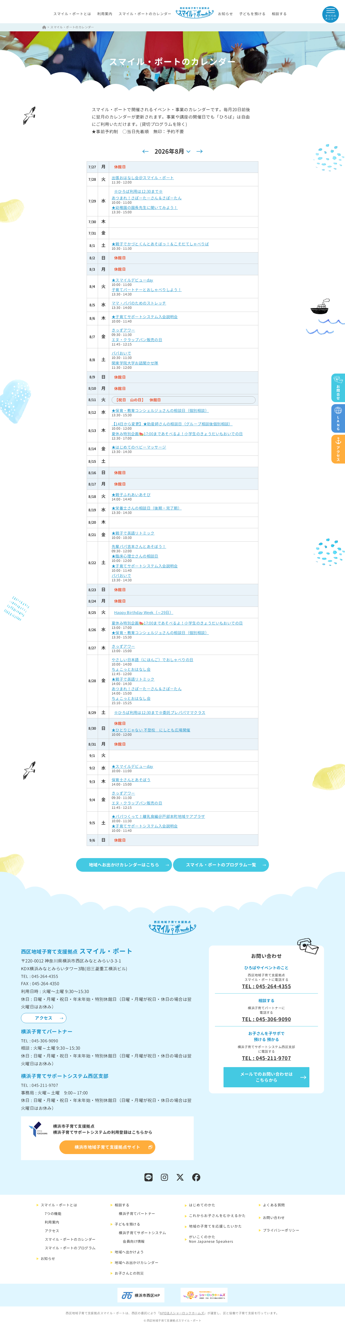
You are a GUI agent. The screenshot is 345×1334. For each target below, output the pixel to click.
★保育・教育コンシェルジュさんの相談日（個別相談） (160, 410)
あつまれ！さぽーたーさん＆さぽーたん (147, 198)
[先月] (145, 151)
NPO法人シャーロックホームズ (182, 1313)
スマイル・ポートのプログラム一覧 (221, 865)
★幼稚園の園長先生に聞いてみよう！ (145, 207)
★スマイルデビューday (132, 280)
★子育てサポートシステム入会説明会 (145, 316)
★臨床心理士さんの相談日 (135, 556)
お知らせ (225, 13)
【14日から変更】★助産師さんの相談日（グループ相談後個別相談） (172, 424)
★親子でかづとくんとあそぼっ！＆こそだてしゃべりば (160, 244)
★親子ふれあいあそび (131, 494)
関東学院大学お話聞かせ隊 (135, 363)
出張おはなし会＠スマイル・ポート (143, 177)
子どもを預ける (252, 13)
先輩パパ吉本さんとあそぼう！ (139, 546)
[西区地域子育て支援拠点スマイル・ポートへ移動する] (44, 27)
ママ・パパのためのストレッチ (139, 303)
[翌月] (199, 151)
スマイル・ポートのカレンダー (144, 13)
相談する (279, 13)
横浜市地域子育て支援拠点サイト (107, 1147)
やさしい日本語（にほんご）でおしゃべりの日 (152, 659)
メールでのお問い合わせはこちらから (266, 1077)
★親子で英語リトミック (133, 533)
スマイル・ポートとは (72, 13)
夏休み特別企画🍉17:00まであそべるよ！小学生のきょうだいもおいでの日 (177, 433)
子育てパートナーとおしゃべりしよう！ (147, 289)
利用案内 (104, 13)
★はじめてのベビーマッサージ (139, 447)
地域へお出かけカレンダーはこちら (124, 865)
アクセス (44, 1018)
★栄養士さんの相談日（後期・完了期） (147, 508)
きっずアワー (123, 330)
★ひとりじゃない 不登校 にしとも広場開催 (151, 730)
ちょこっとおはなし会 (131, 669)
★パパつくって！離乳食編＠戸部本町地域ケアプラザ (158, 816)
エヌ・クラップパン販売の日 (137, 339)
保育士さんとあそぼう (131, 780)
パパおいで (121, 353)
